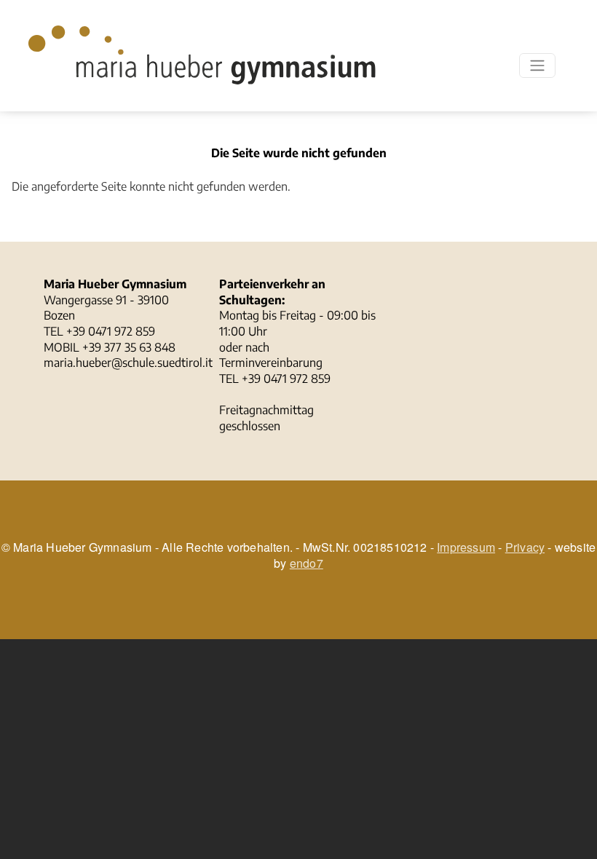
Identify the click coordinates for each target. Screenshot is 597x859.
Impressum (466, 547)
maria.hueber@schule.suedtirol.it (128, 362)
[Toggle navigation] (537, 65)
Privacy (525, 547)
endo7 (306, 563)
